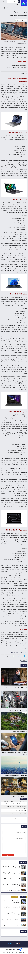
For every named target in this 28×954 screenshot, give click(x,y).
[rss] (19, 943)
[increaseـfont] (7, 8)
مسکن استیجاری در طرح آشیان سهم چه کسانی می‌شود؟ (16, 775)
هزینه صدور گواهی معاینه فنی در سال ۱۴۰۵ (11, 873)
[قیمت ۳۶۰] (24, 3)
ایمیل (25, 836)
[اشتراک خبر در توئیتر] (19, 656)
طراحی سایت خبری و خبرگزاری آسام (12, 949)
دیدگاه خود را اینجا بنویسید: (20, 842)
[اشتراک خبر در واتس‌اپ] (13, 656)
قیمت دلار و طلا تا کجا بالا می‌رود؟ (20, 796)
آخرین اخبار (23, 897)
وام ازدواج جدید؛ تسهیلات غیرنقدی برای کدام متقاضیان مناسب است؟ (15, 687)
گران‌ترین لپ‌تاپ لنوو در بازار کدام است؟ (18, 810)
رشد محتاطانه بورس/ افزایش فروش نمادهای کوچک (11, 913)
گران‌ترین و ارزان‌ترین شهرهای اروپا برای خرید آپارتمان (12, 907)
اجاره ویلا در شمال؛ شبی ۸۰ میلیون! (20, 731)
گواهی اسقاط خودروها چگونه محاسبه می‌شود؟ (11, 920)
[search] (19, 1)
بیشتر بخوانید (22, 61)
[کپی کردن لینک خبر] (7, 656)
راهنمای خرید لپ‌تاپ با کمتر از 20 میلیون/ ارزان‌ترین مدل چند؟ (14, 801)
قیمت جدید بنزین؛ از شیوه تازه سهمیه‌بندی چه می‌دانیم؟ (16, 710)
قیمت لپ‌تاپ (23, 660)
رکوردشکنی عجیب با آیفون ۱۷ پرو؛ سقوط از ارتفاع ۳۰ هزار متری (12, 901)
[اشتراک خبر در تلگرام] (24, 656)
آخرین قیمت (14, 897)
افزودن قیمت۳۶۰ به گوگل (21, 20)
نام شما (24, 830)
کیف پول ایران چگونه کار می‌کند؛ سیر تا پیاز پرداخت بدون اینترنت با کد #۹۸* (14, 753)
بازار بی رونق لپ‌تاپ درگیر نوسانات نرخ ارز (18, 813)
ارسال (8, 855)
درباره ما (5, 1)
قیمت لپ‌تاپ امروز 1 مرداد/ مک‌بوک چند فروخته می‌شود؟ (15, 803)
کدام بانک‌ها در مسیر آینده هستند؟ (18, 65)
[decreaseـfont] (4, 8)
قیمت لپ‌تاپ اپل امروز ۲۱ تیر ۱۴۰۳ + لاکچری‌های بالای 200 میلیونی (15, 807)
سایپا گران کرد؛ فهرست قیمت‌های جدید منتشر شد (16, 67)
